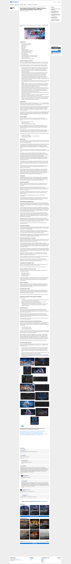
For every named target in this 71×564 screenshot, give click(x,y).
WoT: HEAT (21, 4)
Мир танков (12, 4)
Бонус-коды (35, 4)
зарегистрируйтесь (43, 501)
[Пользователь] (21, 450)
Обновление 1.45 (30, 4)
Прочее (25, 4)
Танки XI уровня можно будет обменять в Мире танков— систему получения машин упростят (33, 431)
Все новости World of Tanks (34, 516)
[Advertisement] (34, 442)
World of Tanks (17, 4)
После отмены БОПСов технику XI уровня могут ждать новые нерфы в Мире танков (31, 432)
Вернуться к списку (34, 543)
